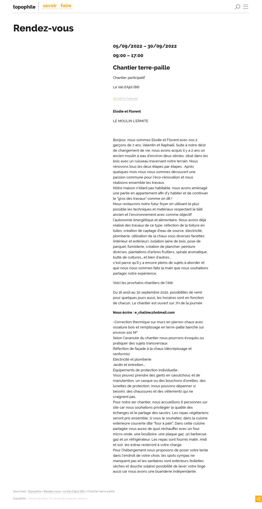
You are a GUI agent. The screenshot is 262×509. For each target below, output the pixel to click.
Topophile (34, 491)
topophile (24, 7)
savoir (50, 5)
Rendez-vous (52, 491)
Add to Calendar (127, 98)
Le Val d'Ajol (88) (74, 491)
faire (66, 5)
